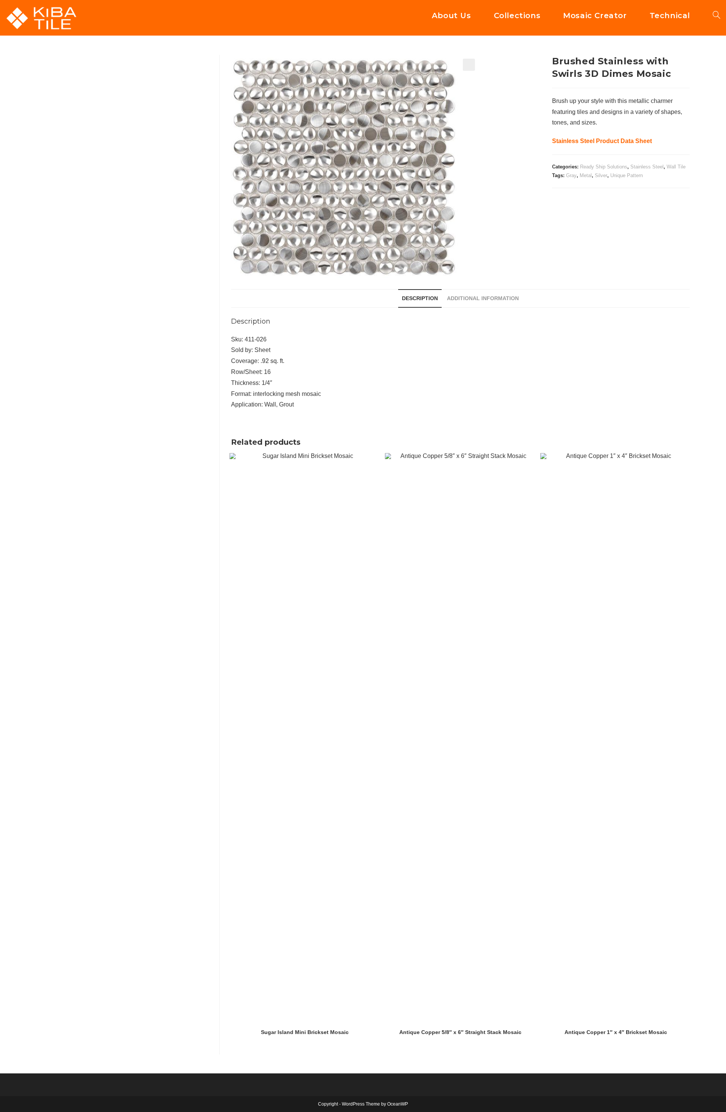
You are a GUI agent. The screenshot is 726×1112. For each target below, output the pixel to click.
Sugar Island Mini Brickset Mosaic (305, 1032)
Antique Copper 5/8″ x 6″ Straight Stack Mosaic (460, 1032)
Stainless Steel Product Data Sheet (602, 141)
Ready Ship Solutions (603, 167)
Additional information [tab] (483, 298)
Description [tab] (420, 298)
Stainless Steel (647, 167)
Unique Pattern (626, 175)
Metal (586, 175)
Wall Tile (676, 167)
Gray (571, 175)
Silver (601, 175)
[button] (469, 65)
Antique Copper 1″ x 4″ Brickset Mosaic (616, 1032)
